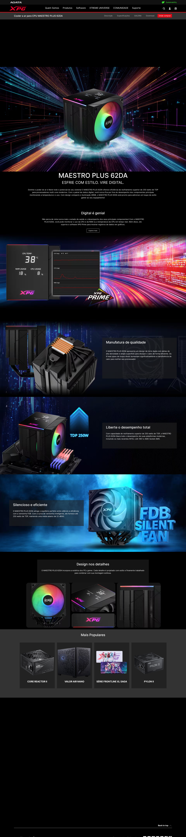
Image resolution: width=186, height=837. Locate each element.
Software (81, 8)
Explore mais (93, 230)
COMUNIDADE (120, 8)
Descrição (108, 16)
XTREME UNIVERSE (99, 8)
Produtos (67, 8)
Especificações (123, 16)
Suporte (136, 8)
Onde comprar (165, 16)
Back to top (163, 825)
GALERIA (137, 16)
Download (150, 16)
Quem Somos (52, 8)
